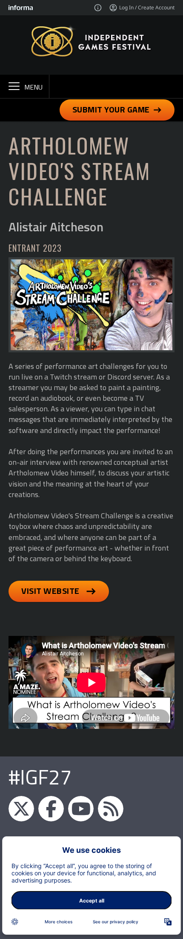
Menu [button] (33, 87)
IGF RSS (110, 808)
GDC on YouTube (81, 808)
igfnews (21, 808)
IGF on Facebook (51, 808)
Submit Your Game (111, 109)
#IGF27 (40, 777)
